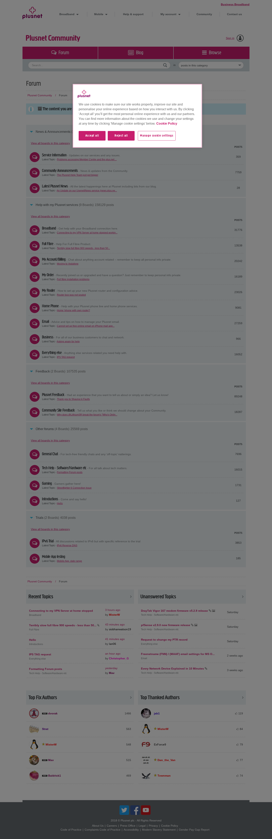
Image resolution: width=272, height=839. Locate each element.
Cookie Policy (166, 123)
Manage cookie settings (156, 135)
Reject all (121, 135)
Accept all (92, 135)
